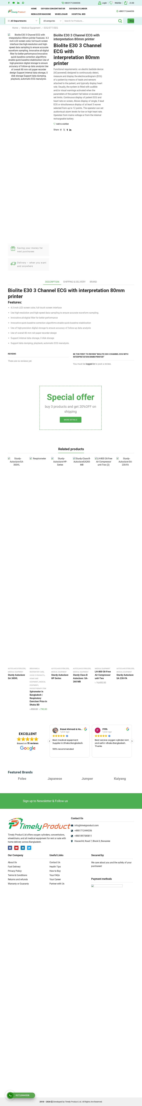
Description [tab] (52, 281)
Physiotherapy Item (38, 688)
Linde (120, 779)
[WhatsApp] (23, 3)
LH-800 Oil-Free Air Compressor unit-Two (103, 675)
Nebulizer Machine (41, 14)
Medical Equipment (30, 28)
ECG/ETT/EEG (51, 28)
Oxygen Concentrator (53, 8)
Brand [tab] (93, 281)
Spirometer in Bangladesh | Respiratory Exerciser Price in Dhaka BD (38, 698)
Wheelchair (61, 14)
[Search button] (120, 21)
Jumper (54, 779)
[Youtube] (14, 3)
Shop (132, 21)
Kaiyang (87, 779)
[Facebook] (9, 3)
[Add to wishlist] (14, 562)
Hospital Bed (78, 14)
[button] (132, 741)
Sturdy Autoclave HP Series (59, 677)
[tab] (52, 282)
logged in (90, 364)
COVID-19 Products (37, 675)
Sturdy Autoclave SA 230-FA (125, 677)
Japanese (22, 779)
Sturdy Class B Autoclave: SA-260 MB (80, 678)
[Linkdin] (18, 3)
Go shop (87, 3)
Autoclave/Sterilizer (16, 669)
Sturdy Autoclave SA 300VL (16, 677)
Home (34, 8)
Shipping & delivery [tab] (74, 281)
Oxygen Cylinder (78, 8)
